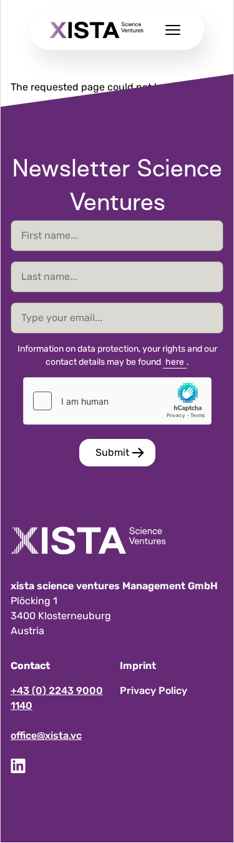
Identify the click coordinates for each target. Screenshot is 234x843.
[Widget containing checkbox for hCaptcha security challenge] (117, 401)
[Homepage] (97, 30)
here (174, 362)
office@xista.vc (46, 735)
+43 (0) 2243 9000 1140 (57, 698)
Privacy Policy (153, 690)
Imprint (138, 666)
